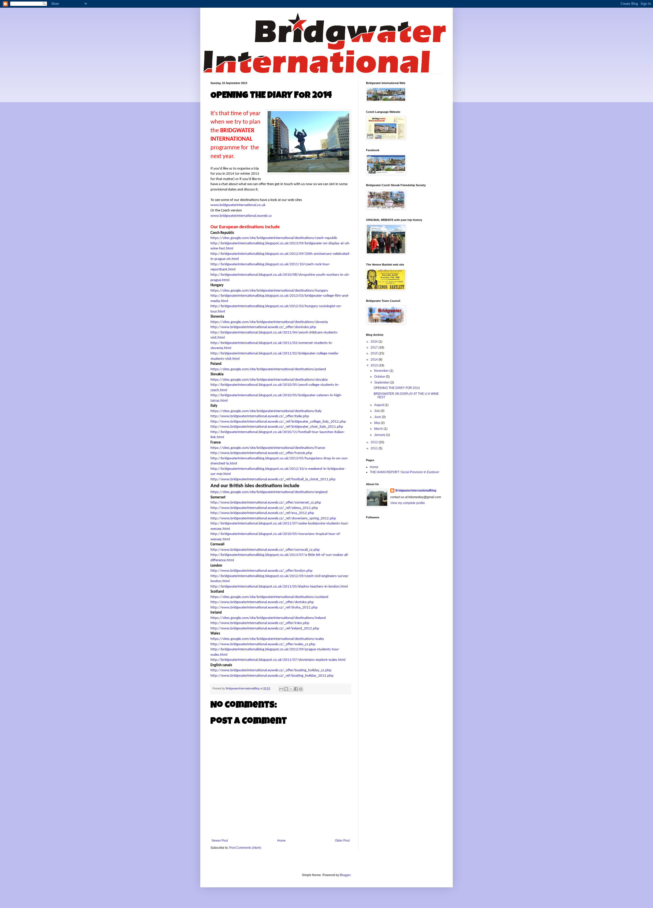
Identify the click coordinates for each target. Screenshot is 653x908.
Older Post (342, 840)
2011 (375, 448)
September (382, 382)
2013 (375, 365)
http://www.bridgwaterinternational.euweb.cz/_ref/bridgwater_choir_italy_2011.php (276, 427)
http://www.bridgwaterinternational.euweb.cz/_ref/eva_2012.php (262, 513)
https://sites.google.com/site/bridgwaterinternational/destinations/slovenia (269, 322)
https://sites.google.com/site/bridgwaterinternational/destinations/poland (268, 369)
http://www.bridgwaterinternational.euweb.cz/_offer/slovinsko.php (263, 327)
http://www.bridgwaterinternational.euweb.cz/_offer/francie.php (261, 453)
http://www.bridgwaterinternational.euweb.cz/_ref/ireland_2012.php (264, 628)
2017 (375, 347)
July (377, 411)
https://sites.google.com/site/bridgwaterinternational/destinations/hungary (269, 291)
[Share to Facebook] (295, 688)
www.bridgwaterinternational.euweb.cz (241, 216)
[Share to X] (291, 688)
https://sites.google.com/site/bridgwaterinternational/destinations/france (267, 448)
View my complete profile (407, 503)
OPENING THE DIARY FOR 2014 (397, 388)
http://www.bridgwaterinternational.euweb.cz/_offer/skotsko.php (262, 602)
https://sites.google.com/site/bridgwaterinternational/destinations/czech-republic (273, 238)
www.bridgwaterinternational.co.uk (238, 205)
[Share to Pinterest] (300, 688)
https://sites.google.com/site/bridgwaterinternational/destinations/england (269, 492)
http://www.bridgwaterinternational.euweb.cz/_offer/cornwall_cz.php (265, 550)
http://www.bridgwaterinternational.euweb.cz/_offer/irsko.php (259, 623)
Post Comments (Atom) (245, 848)
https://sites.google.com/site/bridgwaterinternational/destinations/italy (266, 411)
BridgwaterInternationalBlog (415, 490)
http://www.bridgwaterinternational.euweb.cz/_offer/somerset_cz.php (265, 503)
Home (281, 840)
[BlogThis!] (286, 688)
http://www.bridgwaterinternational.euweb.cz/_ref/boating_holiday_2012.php (271, 676)
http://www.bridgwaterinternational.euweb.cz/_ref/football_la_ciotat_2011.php (272, 479)
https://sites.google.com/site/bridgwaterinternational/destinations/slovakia (269, 380)
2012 (375, 442)
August (379, 405)
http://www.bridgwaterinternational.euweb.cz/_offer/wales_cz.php (262, 644)
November (382, 371)
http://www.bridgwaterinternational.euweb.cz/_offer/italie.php (259, 416)
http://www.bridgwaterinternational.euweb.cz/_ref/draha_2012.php (264, 608)
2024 (375, 341)
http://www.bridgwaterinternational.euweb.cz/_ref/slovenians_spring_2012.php (273, 518)
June (378, 417)
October (380, 376)
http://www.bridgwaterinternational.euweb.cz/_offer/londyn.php (261, 571)
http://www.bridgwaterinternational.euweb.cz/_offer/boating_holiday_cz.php (270, 670)
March (379, 429)
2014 (375, 359)
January (380, 435)
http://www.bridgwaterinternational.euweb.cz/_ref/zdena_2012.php (264, 508)
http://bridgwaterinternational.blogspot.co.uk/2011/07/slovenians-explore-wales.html (277, 660)
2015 (375, 353)
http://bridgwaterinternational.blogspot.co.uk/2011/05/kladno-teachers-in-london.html (279, 587)
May (377, 423)
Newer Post (220, 840)
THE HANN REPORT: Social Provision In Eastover (404, 472)
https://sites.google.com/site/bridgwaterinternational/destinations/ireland (268, 618)
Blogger (345, 875)
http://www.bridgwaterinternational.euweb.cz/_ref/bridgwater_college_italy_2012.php (278, 422)
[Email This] (281, 688)
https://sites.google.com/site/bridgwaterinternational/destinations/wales (267, 639)
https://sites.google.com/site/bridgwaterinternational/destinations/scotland (269, 597)
